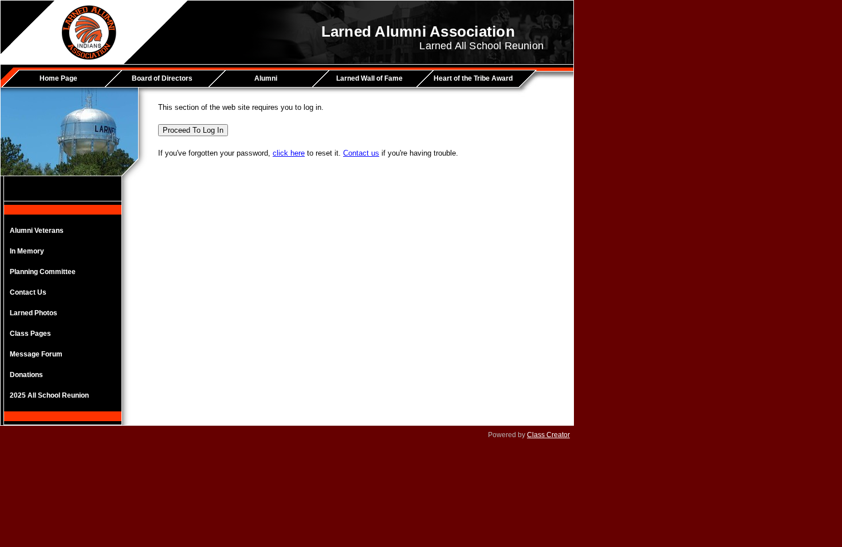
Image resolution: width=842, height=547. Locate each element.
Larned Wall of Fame (369, 78)
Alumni (265, 78)
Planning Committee (43, 272)
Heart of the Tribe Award (473, 78)
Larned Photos (33, 313)
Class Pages (30, 334)
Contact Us (28, 292)
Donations (26, 375)
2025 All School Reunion (49, 395)
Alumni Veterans (37, 231)
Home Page (58, 78)
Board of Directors (162, 78)
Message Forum (36, 354)
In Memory (27, 251)
